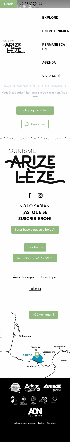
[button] (20, 4)
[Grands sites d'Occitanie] (33, 400)
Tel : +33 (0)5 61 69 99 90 (35, 258)
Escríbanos (35, 247)
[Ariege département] (32, 388)
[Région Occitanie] (24, 400)
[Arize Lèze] (15, 388)
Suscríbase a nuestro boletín (35, 229)
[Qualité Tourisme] (55, 400)
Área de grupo (23, 277)
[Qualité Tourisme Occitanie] (43, 400)
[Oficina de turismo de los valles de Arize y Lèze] (14, 46)
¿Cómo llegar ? (43, 314)
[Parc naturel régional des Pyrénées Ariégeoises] (14, 400)
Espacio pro (49, 277)
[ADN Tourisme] (35, 412)
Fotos (41, 423)
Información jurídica (25, 423)
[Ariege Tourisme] (52, 387)
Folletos (35, 288)
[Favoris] (35, 4)
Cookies (51, 423)
